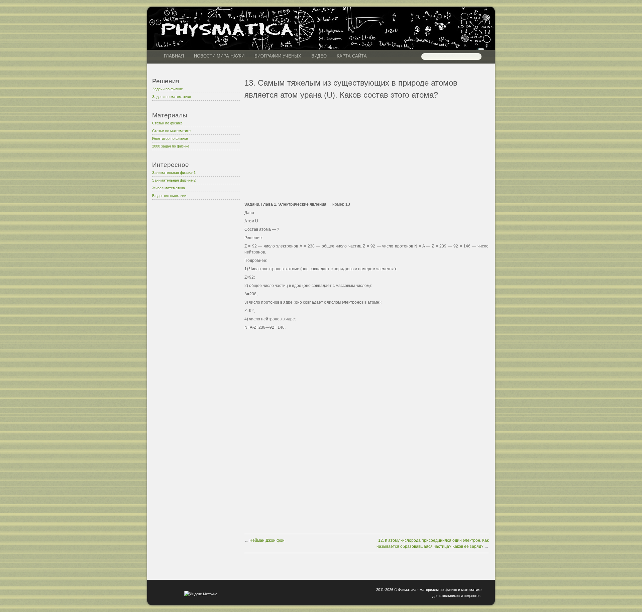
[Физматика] (227, 35)
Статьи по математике (171, 131)
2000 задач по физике (170, 146)
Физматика (407, 590)
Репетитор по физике (170, 138)
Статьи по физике (167, 123)
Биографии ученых (277, 56)
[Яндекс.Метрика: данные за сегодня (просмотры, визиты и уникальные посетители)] (200, 594)
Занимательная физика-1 (174, 173)
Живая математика (168, 188)
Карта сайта (352, 56)
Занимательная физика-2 (174, 180)
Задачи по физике (167, 89)
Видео (319, 56)
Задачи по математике (171, 97)
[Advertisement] (196, 310)
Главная (174, 56)
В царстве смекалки (169, 196)
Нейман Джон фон (266, 540)
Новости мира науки (219, 56)
